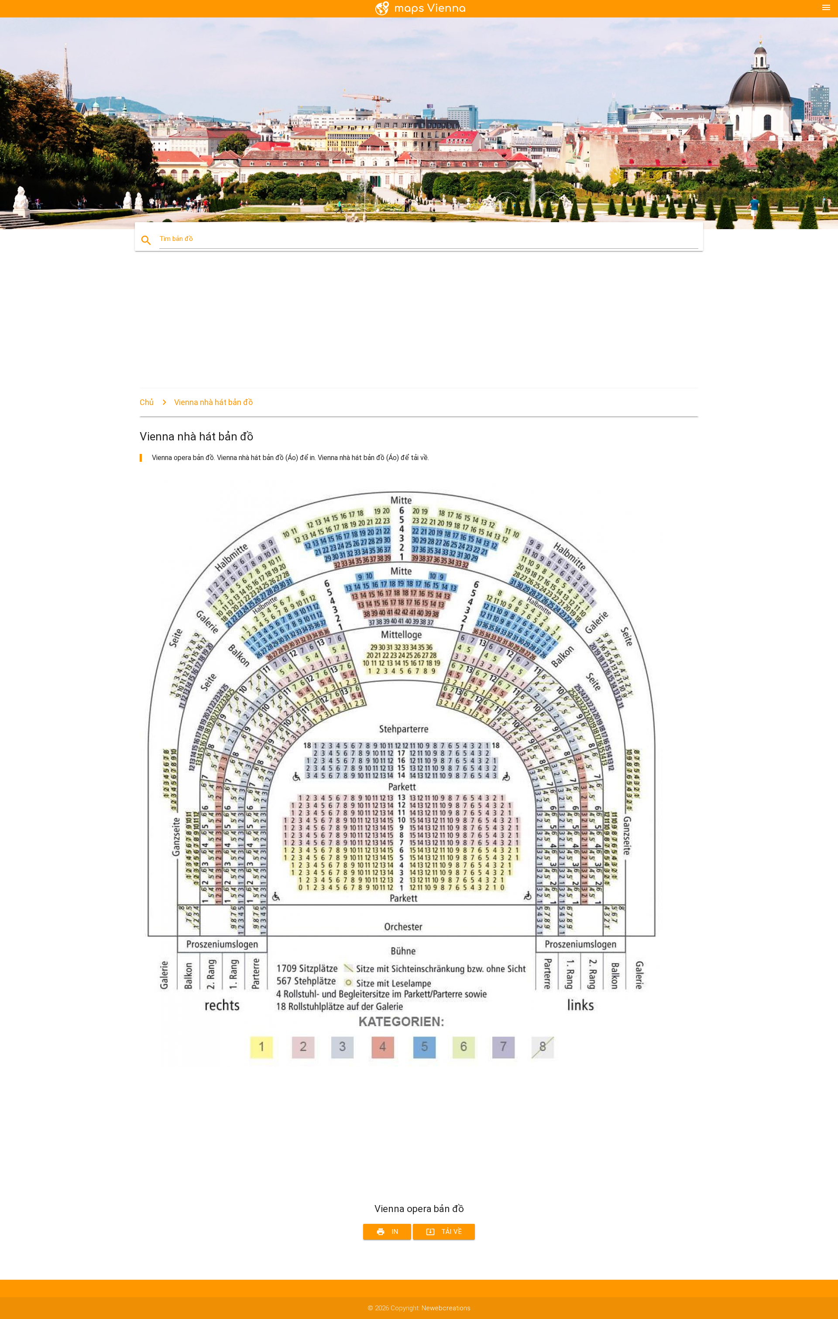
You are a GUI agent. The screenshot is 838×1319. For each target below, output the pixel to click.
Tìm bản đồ (176, 239)
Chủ (147, 402)
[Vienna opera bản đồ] (401, 1065)
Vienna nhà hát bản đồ (213, 402)
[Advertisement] (401, 327)
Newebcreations (446, 1308)
